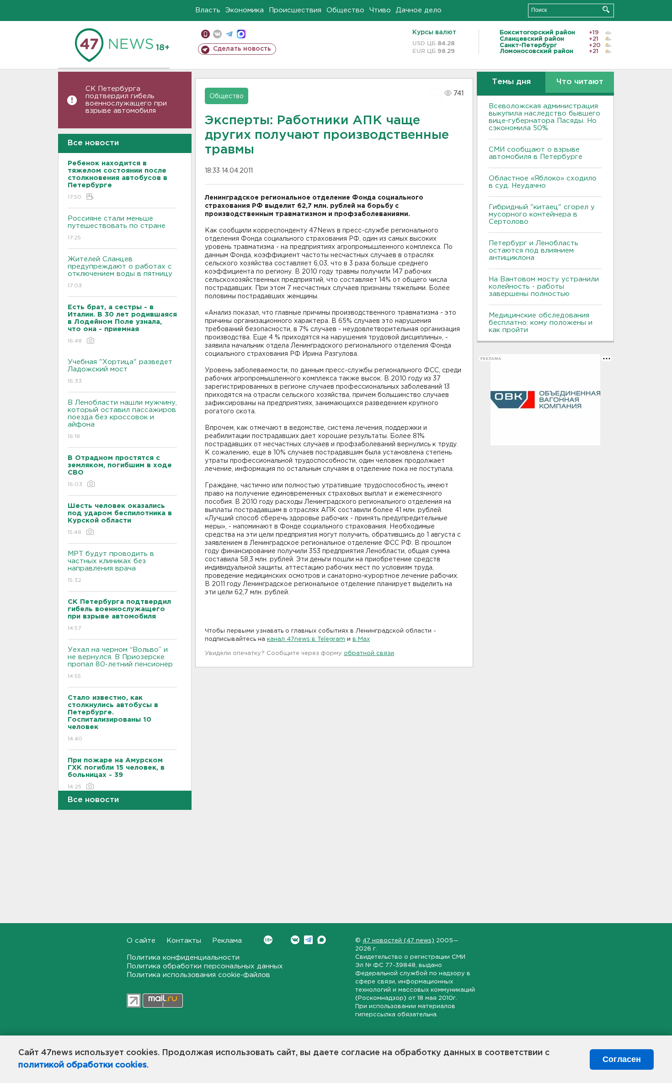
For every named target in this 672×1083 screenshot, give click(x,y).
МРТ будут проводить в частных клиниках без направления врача (111, 567)
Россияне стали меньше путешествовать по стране (116, 228)
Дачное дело (419, 10)
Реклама (227, 941)
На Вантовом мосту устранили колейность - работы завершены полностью (544, 286)
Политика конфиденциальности (183, 958)
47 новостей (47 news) (398, 940)
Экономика (244, 10)
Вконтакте (295, 939)
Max (321, 939)
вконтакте (217, 34)
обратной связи (369, 653)
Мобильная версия (205, 34)
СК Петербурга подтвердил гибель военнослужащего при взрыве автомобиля (126, 100)
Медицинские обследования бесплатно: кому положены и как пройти (540, 322)
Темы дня (511, 82)
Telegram (308, 939)
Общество (345, 10)
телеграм (229, 34)
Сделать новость (242, 49)
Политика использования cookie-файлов (198, 975)
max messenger (241, 34)
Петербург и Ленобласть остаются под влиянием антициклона (533, 250)
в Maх (361, 639)
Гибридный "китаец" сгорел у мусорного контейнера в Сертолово (542, 214)
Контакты (183, 941)
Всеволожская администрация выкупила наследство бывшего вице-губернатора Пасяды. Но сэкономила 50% (544, 117)
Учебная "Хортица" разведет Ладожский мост (120, 371)
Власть (207, 10)
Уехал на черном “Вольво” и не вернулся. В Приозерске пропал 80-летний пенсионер (120, 663)
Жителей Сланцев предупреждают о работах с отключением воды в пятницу (121, 272)
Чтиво (380, 10)
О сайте (141, 941)
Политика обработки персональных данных (205, 966)
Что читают (579, 82)
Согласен (622, 1059)
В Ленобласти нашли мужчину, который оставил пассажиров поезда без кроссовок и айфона (122, 419)
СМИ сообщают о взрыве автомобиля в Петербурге (535, 153)
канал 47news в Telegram (306, 639)
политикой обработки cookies (82, 1065)
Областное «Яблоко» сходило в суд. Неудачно (543, 182)
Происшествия (295, 10)
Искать (606, 9)
